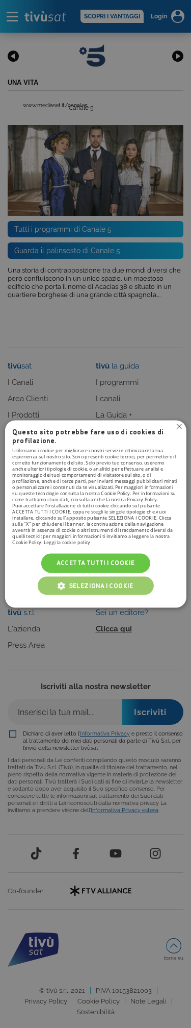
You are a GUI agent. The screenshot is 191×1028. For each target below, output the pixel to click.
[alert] (95, 514)
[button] (96, 586)
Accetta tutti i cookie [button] (96, 563)
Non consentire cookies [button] (179, 426)
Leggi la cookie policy (67, 542)
